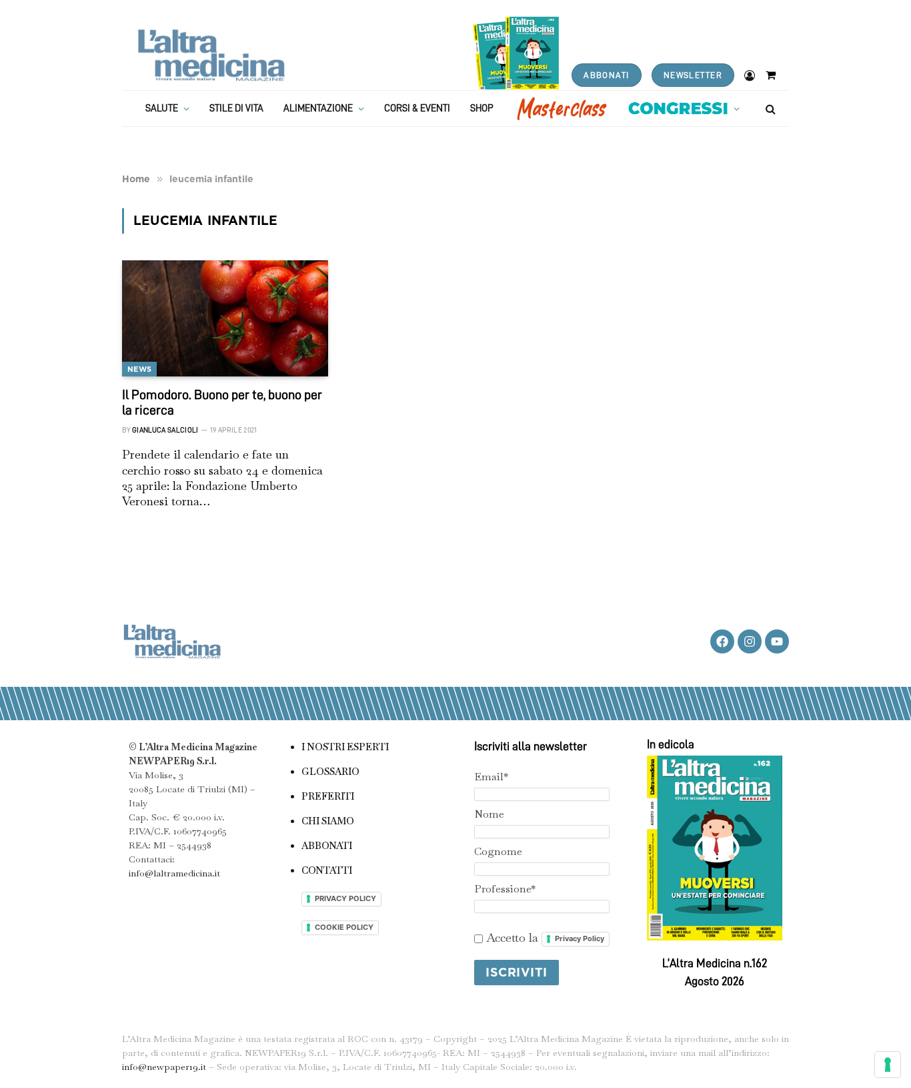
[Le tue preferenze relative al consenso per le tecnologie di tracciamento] (887, 1064)
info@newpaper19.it (164, 1067)
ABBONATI (606, 75)
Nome (489, 814)
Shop (482, 108)
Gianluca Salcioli (165, 430)
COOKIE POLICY (344, 927)
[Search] (769, 108)
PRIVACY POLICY (345, 898)
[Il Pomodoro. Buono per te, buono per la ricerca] (225, 318)
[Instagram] (750, 641)
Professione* (505, 889)
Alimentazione (318, 108)
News (139, 369)
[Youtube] (777, 641)
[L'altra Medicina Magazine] (211, 55)
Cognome (498, 851)
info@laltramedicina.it (174, 873)
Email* (491, 777)
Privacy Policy (579, 938)
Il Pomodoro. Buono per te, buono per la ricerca (222, 402)
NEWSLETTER (693, 75)
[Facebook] (722, 641)
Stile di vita (236, 108)
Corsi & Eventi (417, 108)
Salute (161, 108)
